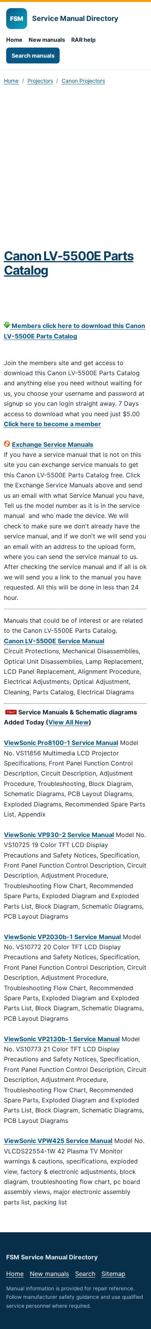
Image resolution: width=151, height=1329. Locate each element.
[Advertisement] (75, 169)
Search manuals (33, 55)
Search (85, 1274)
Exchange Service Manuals (52, 444)
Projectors (40, 80)
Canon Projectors (83, 80)
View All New (68, 722)
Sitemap (113, 1274)
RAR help (83, 39)
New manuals (47, 39)
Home (14, 39)
